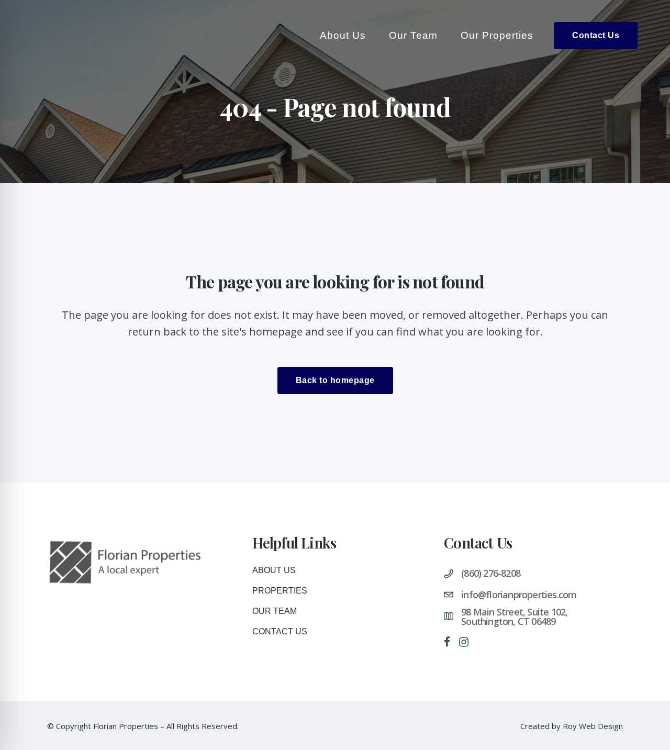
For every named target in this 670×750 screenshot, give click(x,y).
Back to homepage (335, 380)
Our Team (274, 611)
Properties (279, 590)
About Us (274, 570)
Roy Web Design (593, 726)
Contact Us (595, 35)
